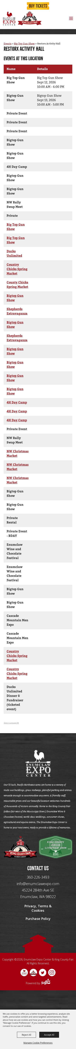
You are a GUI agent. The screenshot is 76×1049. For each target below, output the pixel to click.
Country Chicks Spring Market (17, 269)
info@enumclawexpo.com (38, 883)
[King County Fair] (30, 18)
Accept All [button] (49, 1034)
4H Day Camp (17, 402)
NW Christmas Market (18, 453)
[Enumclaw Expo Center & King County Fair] (9, 18)
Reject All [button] (26, 1034)
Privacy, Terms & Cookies (38, 908)
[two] (55, 847)
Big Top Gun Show (24, 43)
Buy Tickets (38, 6)
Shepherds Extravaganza (17, 311)
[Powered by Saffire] (45, 982)
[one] (20, 847)
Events (7, 43)
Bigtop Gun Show (15, 298)
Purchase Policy (38, 918)
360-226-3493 (38, 877)
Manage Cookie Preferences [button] (38, 1042)
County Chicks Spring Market (17, 284)
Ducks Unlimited (14, 253)
